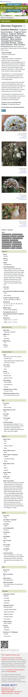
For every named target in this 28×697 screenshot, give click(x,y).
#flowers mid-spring (16, 246)
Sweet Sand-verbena (12, 44)
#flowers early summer (17, 234)
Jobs (13, 688)
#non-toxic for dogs (6, 246)
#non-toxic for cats (6, 244)
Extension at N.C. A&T (7, 693)
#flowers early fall (14, 240)
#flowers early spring (6, 238)
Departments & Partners (7, 690)
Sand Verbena (16, 39)
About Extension (5, 688)
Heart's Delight (7, 37)
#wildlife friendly (5, 248)
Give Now (16, 693)
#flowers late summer (7, 242)
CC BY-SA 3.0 (23, 171)
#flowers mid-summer (17, 238)
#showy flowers (5, 236)
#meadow (13, 248)
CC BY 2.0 (24, 136)
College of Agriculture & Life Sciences (11, 691)
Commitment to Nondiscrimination (15, 669)
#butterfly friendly (17, 242)
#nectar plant (21, 236)
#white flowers (5, 240)
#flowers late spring (6, 234)
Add (4, 110)
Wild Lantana (19, 44)
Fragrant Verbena (16, 34)
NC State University (6, 658)
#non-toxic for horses (17, 244)
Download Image (22, 137)
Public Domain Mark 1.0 (21, 197)
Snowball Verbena (8, 43)
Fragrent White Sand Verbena (13, 35)
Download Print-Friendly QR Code (10, 650)
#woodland (19, 248)
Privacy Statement (11, 671)
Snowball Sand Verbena (11, 41)
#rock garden (13, 236)
